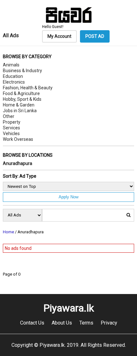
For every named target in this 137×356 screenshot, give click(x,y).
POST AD (94, 36)
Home (8, 231)
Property (11, 122)
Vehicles (11, 133)
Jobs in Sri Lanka (20, 110)
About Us (62, 323)
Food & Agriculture (21, 93)
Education (13, 76)
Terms (86, 323)
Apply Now (68, 197)
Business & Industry (22, 70)
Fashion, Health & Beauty (28, 87)
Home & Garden (18, 104)
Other (8, 116)
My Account (59, 36)
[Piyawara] (68, 22)
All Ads (11, 35)
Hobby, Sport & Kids (22, 99)
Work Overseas (18, 139)
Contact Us (32, 323)
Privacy (109, 323)
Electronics (14, 82)
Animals (11, 64)
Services (11, 127)
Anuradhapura (17, 163)
